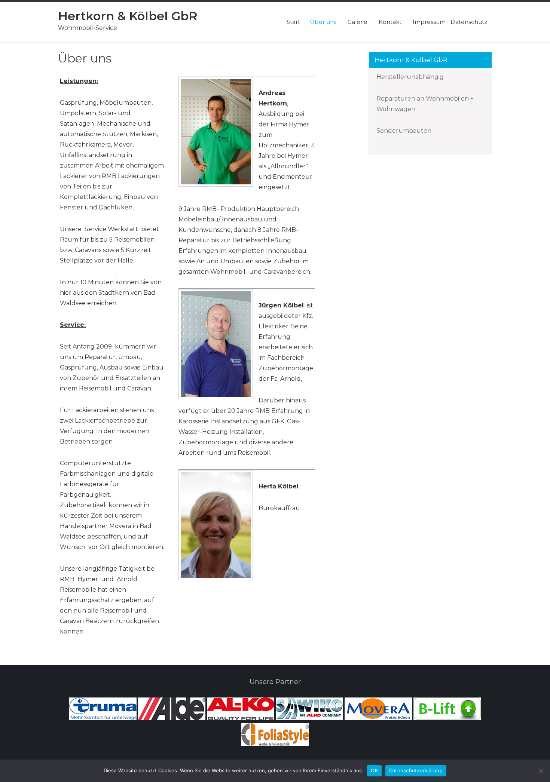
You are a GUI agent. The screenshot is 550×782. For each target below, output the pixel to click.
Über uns (323, 21)
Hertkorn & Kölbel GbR (128, 16)
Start (293, 21)
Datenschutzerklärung (416, 770)
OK (374, 770)
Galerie (357, 21)
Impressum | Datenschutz (450, 21)
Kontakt (390, 21)
